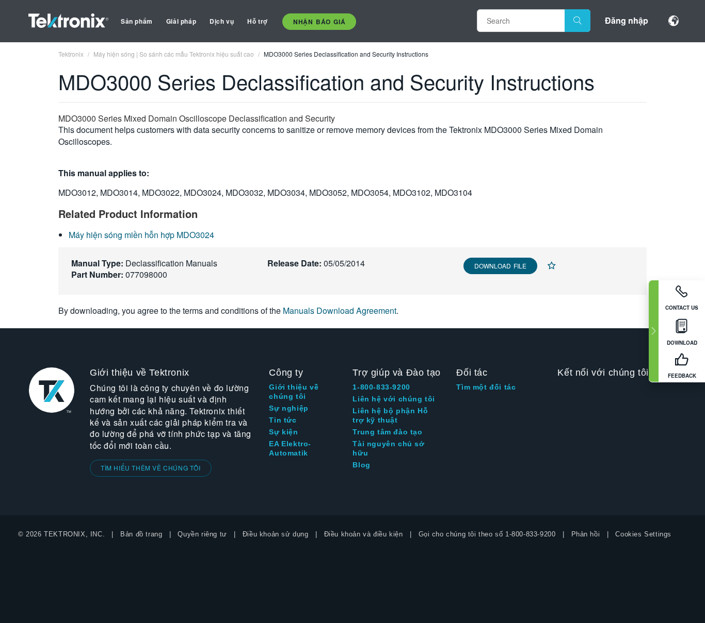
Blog (361, 465)
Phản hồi (585, 534)
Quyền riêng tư (202, 534)
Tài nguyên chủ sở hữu (388, 448)
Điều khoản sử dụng (276, 534)
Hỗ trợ (257, 21)
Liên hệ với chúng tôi (393, 399)
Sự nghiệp (288, 408)
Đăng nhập (626, 20)
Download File (500, 265)
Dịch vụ (222, 21)
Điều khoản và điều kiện (363, 534)
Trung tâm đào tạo (387, 432)
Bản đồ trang (141, 534)
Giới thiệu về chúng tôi (293, 391)
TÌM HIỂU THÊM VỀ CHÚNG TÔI (151, 467)
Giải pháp (181, 21)
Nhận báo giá (319, 21)
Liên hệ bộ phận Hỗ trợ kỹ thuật (390, 415)
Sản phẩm (137, 21)
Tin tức (282, 420)
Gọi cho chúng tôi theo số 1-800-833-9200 (487, 534)
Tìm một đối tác (486, 387)
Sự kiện (283, 432)
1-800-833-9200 (381, 387)
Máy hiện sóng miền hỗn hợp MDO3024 (141, 235)
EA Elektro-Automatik (290, 448)
